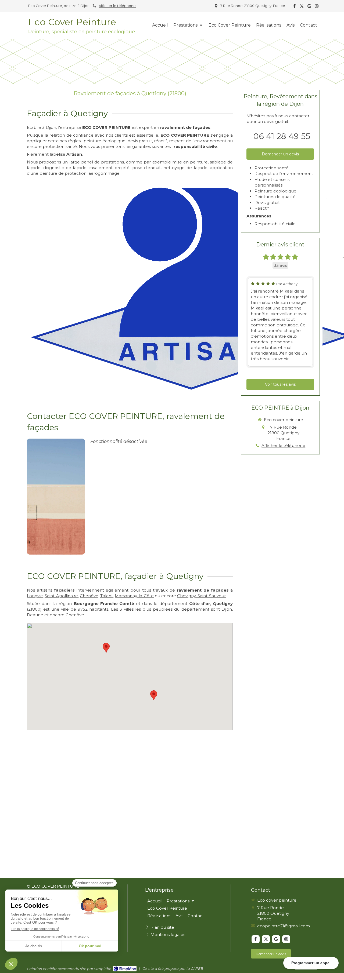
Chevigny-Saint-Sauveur (201, 595)
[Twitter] (302, 7)
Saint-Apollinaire (61, 595)
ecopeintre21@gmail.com (283, 925)
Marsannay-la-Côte (134, 595)
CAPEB (197, 968)
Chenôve (89, 595)
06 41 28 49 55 (281, 136)
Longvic (35, 595)
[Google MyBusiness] (309, 7)
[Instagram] (316, 7)
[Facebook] (294, 7)
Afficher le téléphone (117, 6)
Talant (106, 595)
